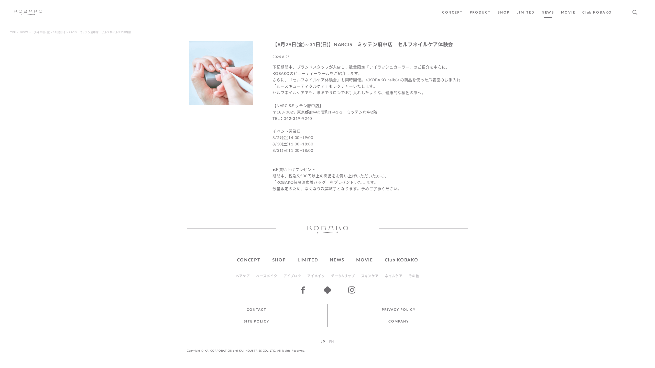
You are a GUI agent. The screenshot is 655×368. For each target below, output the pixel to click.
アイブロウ (292, 276)
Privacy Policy (399, 310)
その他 (414, 276)
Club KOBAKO (597, 12)
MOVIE (364, 260)
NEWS (548, 12)
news (24, 32)
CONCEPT (452, 12)
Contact (257, 310)
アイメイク (316, 276)
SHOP (503, 12)
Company (398, 321)
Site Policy (256, 321)
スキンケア (370, 276)
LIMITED (525, 12)
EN (331, 342)
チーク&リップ (343, 276)
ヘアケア (243, 276)
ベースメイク (266, 276)
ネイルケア (393, 276)
